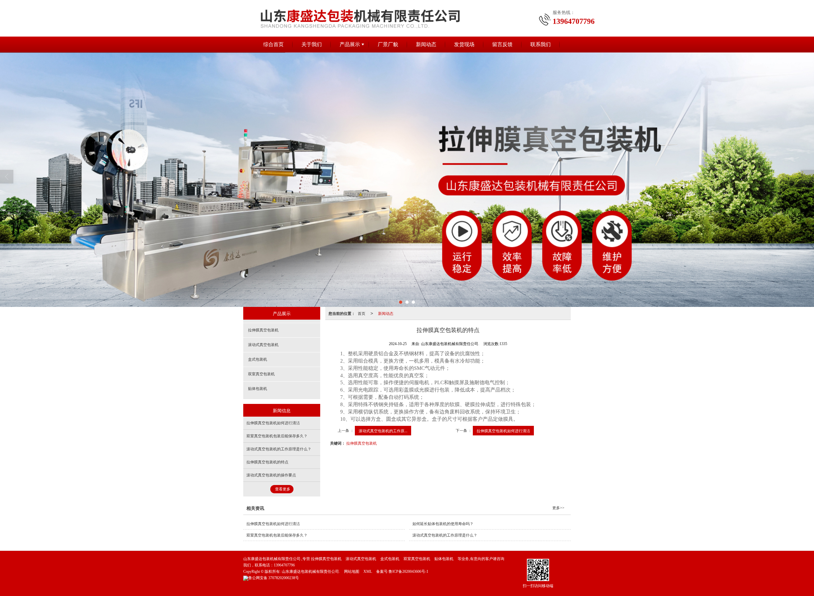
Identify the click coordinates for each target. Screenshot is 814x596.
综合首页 (273, 44)
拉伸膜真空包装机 (361, 443)
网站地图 (351, 571)
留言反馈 (502, 44)
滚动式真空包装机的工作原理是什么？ (278, 449)
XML (367, 571)
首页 (361, 313)
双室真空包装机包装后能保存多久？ (276, 436)
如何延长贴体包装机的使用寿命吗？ (442, 524)
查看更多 (282, 489)
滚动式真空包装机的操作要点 (271, 475)
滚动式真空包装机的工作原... (383, 430)
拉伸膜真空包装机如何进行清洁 (503, 430)
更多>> (558, 508)
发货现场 (464, 44)
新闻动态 (426, 44)
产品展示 (350, 44)
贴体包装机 (257, 388)
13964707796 (284, 565)
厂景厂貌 (388, 44)
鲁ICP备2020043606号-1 (408, 571)
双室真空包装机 (261, 374)
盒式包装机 (257, 359)
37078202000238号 (273, 578)
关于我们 (311, 44)
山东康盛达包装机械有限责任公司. (311, 571)
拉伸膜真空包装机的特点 (267, 462)
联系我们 (540, 44)
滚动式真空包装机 (263, 345)
